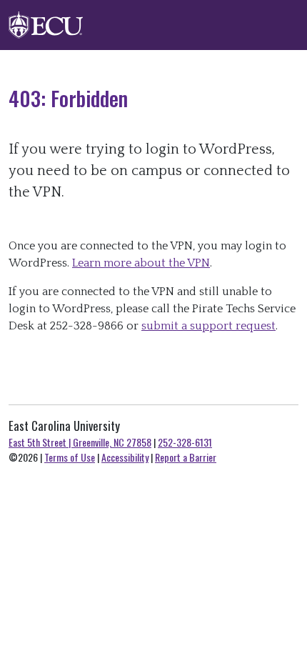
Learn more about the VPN (141, 263)
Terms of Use (69, 456)
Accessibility (125, 456)
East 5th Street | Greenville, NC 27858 (80, 441)
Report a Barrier (185, 456)
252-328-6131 (185, 441)
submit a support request (208, 325)
